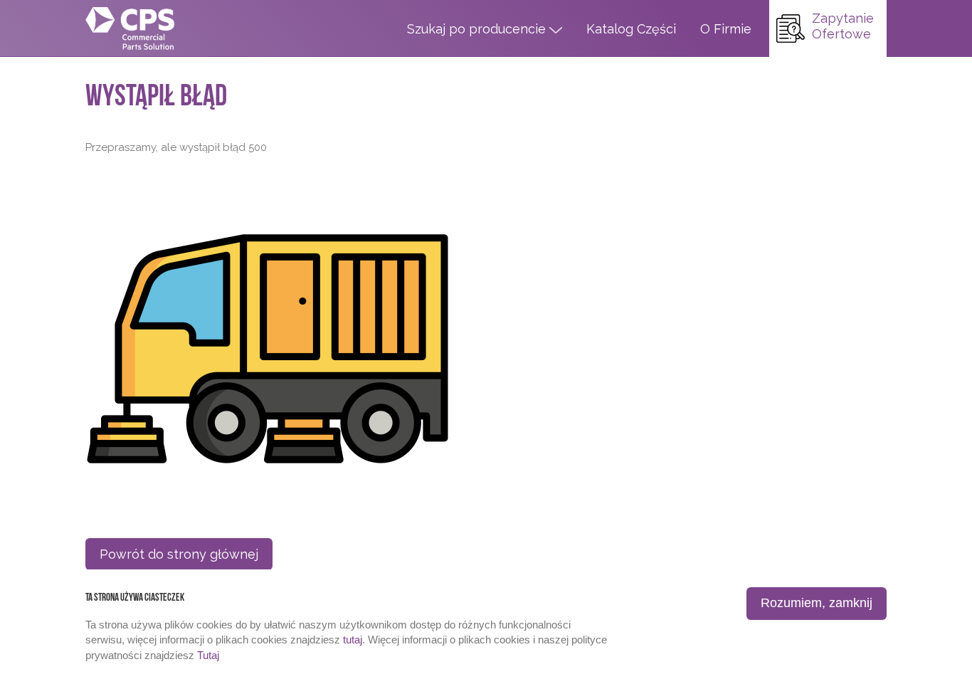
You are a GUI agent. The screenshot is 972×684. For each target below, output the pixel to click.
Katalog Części (631, 28)
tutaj (352, 639)
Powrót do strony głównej (179, 554)
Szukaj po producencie (478, 28)
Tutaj (208, 655)
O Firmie (725, 28)
